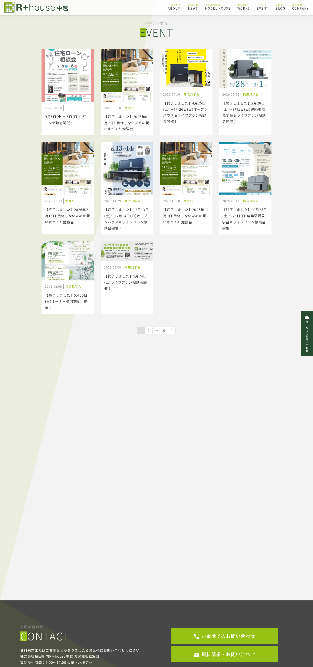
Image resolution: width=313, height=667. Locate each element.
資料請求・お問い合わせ (227, 654)
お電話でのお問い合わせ (227, 635)
